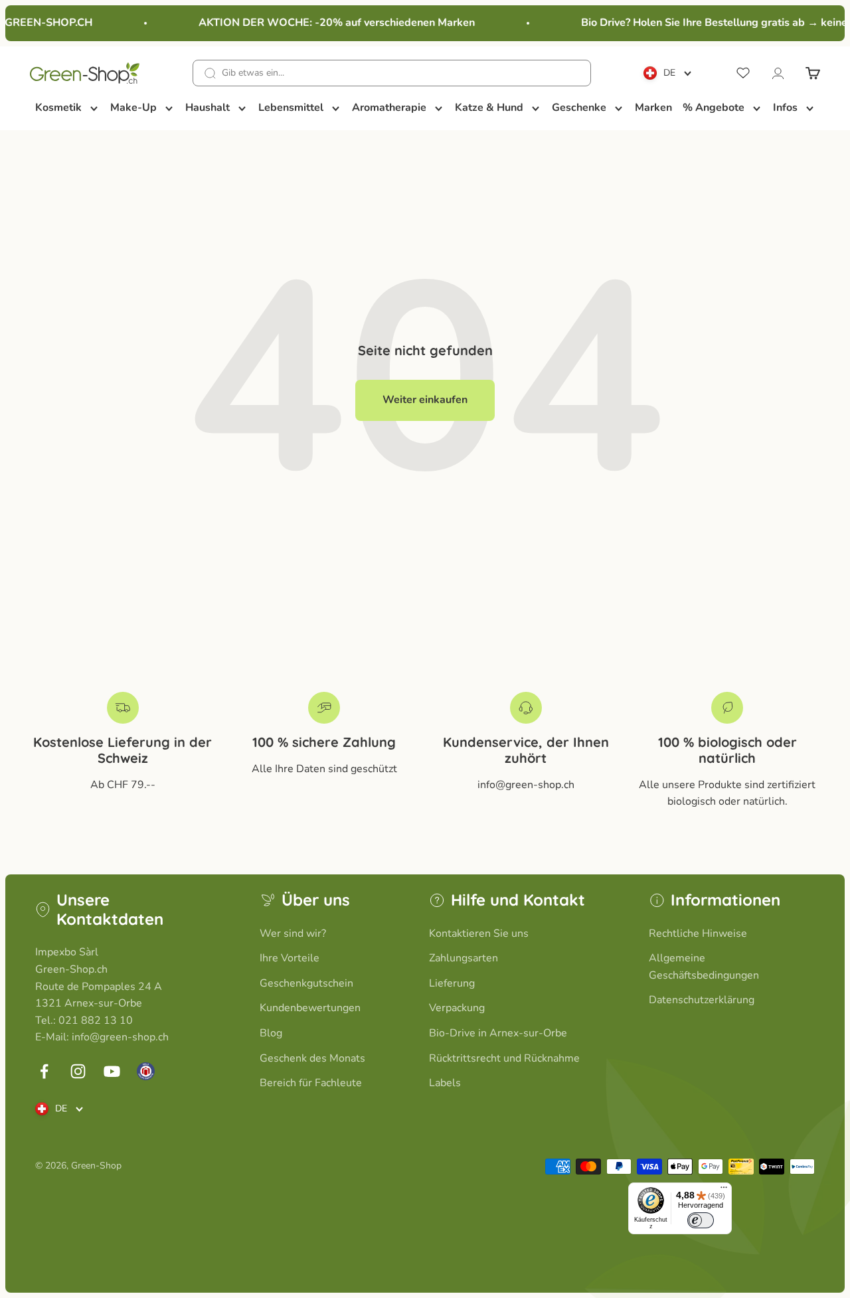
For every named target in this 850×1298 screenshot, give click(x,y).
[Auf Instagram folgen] (78, 1071)
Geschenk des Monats (312, 1058)
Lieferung (452, 983)
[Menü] (724, 1190)
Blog (271, 1033)
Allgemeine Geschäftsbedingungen (704, 967)
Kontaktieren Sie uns (479, 933)
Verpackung (457, 1008)
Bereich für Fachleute (311, 1083)
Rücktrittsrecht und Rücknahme (504, 1058)
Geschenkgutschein (306, 983)
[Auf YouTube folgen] (112, 1071)
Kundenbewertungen (310, 1008)
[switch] (700, 1220)
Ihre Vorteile (289, 958)
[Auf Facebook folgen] (44, 1071)
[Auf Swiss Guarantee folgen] (146, 1071)
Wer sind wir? (293, 933)
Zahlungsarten (463, 958)
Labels (445, 1083)
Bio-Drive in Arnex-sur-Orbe (498, 1033)
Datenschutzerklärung (701, 1000)
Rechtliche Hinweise (698, 933)
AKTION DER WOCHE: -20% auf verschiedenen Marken (331, 22)
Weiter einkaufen (425, 399)
